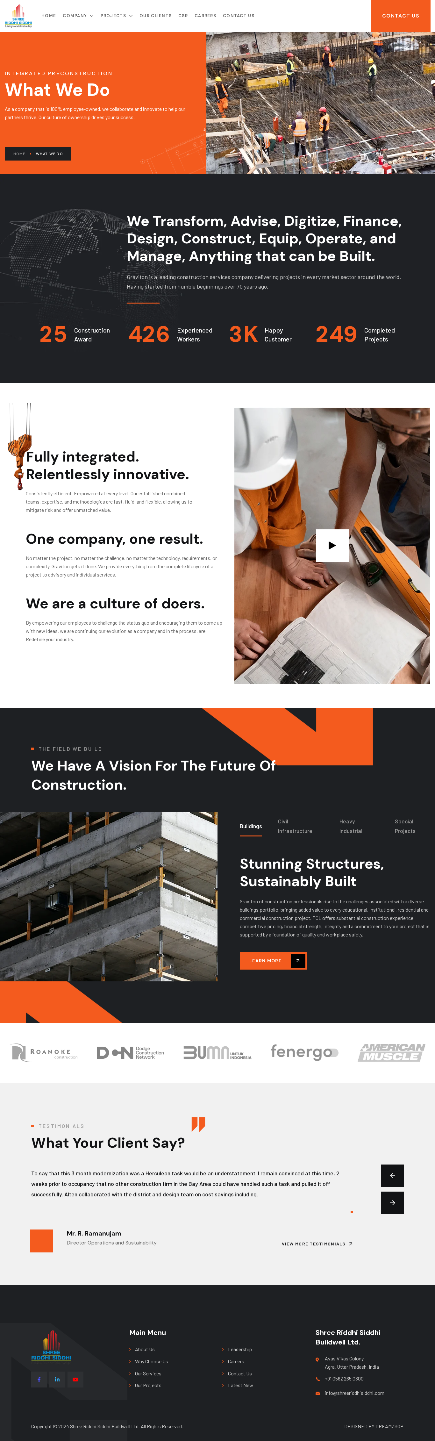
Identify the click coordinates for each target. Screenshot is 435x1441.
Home (19, 154)
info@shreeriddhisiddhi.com (354, 1393)
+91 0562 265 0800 (344, 1378)
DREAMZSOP (389, 1426)
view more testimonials (314, 1243)
